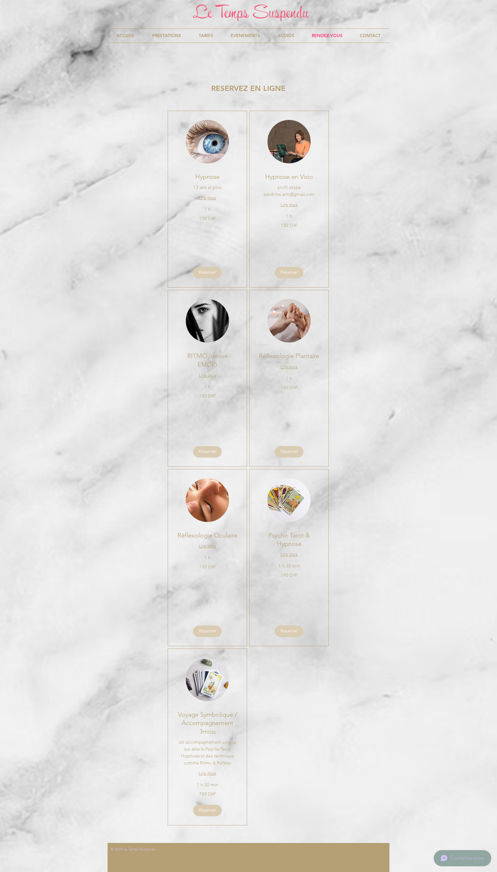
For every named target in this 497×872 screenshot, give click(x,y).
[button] (207, 272)
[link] (207, 177)
